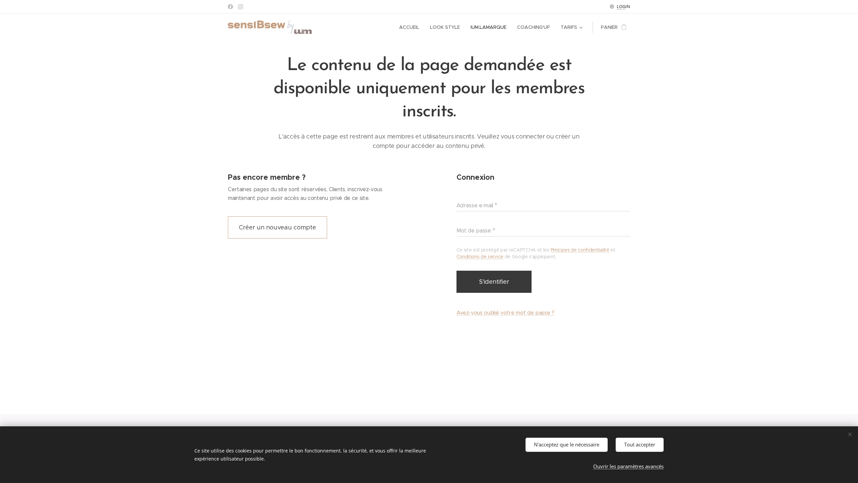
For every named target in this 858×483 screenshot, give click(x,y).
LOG (621, 6)
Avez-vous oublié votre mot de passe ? (505, 313)
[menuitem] (411, 27)
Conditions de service (479, 257)
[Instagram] (240, 6)
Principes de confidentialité (580, 250)
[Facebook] (230, 6)
